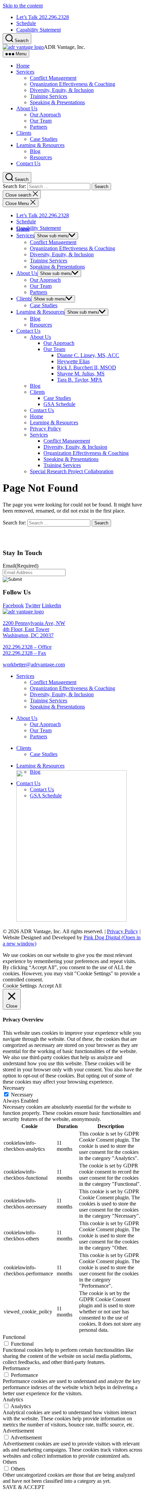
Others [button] (10, 1462)
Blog (35, 151)
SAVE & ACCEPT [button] (23, 1487)
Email (20, 566)
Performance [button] (16, 1368)
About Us (26, 108)
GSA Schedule (59, 404)
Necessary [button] (14, 1088)
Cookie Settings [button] (20, 986)
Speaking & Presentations (57, 102)
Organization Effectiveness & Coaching (72, 84)
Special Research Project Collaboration (71, 471)
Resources (41, 157)
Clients (23, 133)
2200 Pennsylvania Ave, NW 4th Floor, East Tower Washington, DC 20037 (34, 629)
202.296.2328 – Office (27, 647)
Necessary (22, 1095)
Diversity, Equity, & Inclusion (62, 90)
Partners (38, 127)
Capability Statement (38, 30)
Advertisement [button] (18, 1431)
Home (23, 66)
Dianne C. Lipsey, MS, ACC (88, 355)
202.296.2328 (42, 17)
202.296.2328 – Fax (24, 653)
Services (25, 72)
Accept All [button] (49, 986)
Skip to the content (23, 5)
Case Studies (43, 139)
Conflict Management (53, 78)
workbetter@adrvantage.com (34, 664)
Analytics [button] (13, 1399)
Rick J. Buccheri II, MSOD (86, 367)
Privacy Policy (45, 428)
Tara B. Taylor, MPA (79, 380)
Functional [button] (14, 1337)
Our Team (41, 121)
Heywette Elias (73, 361)
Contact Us (28, 163)
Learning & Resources (40, 145)
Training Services (48, 96)
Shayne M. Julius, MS (81, 373)
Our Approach (45, 114)
